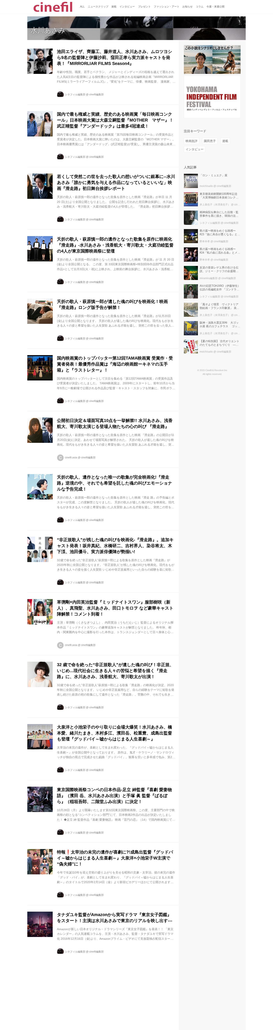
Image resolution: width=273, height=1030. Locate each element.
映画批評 (191, 141)
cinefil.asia (71, 457)
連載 (225, 141)
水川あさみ (47, 30)
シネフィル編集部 (75, 94)
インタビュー (194, 149)
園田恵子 (210, 141)
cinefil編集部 (96, 94)
